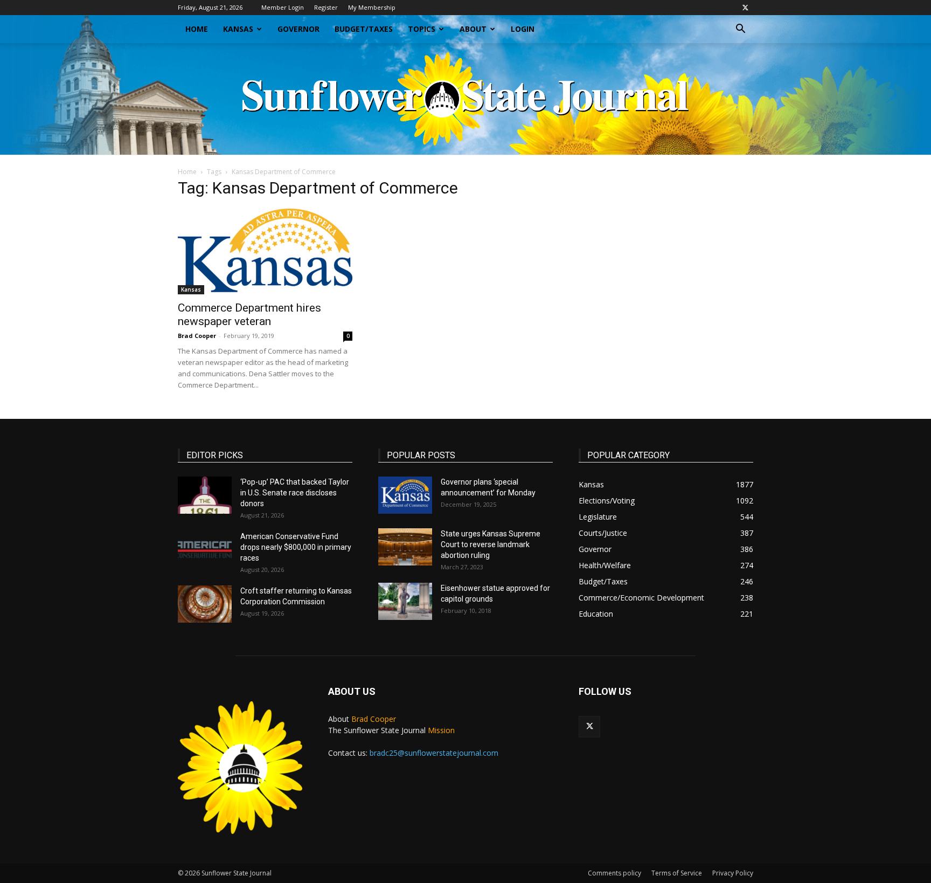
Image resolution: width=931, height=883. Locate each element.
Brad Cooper (197, 336)
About (473, 29)
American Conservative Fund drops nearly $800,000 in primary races (295, 547)
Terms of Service (676, 873)
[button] (740, 30)
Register (326, 7)
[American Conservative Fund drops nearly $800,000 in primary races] (205, 549)
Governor (298, 29)
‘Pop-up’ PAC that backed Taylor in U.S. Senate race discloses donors (294, 493)
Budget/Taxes (364, 29)
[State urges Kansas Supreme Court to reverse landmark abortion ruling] (405, 546)
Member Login (282, 7)
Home (196, 29)
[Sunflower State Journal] (465, 99)
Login (522, 29)
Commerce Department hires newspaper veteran (249, 314)
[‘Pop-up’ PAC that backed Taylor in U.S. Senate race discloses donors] (205, 495)
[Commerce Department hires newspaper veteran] (265, 251)
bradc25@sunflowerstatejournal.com (434, 753)
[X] (745, 7)
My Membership (371, 7)
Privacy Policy (732, 873)
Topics (421, 29)
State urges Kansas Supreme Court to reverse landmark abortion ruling (490, 544)
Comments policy (614, 873)
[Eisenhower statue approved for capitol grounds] (405, 601)
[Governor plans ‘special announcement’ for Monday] (405, 495)
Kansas (238, 29)
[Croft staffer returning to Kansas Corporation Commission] (205, 604)
